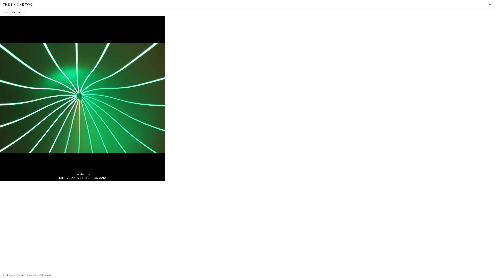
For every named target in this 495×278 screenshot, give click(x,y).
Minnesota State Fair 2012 (82, 178)
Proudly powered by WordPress (14, 275)
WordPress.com (44, 275)
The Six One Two (18, 4)
